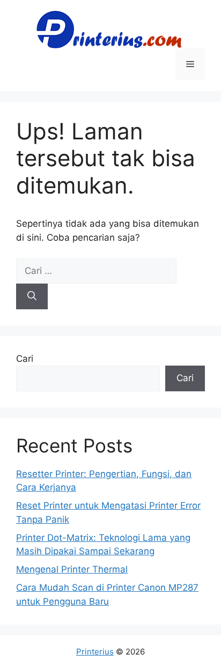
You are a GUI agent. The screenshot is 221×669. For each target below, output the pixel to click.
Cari (24, 358)
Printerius (95, 651)
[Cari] (32, 296)
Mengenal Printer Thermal (72, 569)
